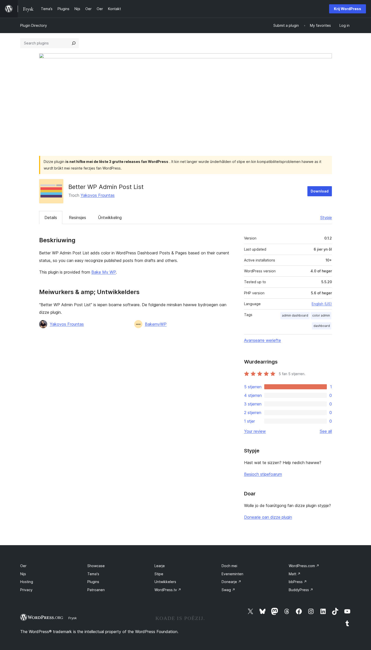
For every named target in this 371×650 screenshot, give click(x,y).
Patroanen (96, 590)
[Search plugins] (74, 43)
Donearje (231, 582)
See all (326, 431)
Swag (228, 590)
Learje (159, 566)
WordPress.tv (167, 590)
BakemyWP (156, 324)
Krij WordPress (347, 9)
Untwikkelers (165, 582)
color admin (321, 315)
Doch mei (229, 566)
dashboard (321, 326)
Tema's (93, 574)
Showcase (96, 566)
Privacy (26, 590)
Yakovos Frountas (98, 195)
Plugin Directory (33, 25)
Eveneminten (232, 574)
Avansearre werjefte (262, 340)
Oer (23, 566)
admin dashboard (295, 315)
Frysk (72, 618)
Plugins (93, 582)
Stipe (158, 574)
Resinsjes (77, 217)
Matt (295, 574)
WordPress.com (304, 566)
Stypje (326, 217)
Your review (255, 431)
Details (50, 217)
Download (320, 191)
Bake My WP (103, 272)
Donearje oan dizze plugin (268, 517)
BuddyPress (301, 590)
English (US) (322, 304)
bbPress (298, 582)
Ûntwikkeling (110, 217)
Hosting (26, 582)
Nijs (23, 574)
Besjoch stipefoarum (263, 474)
